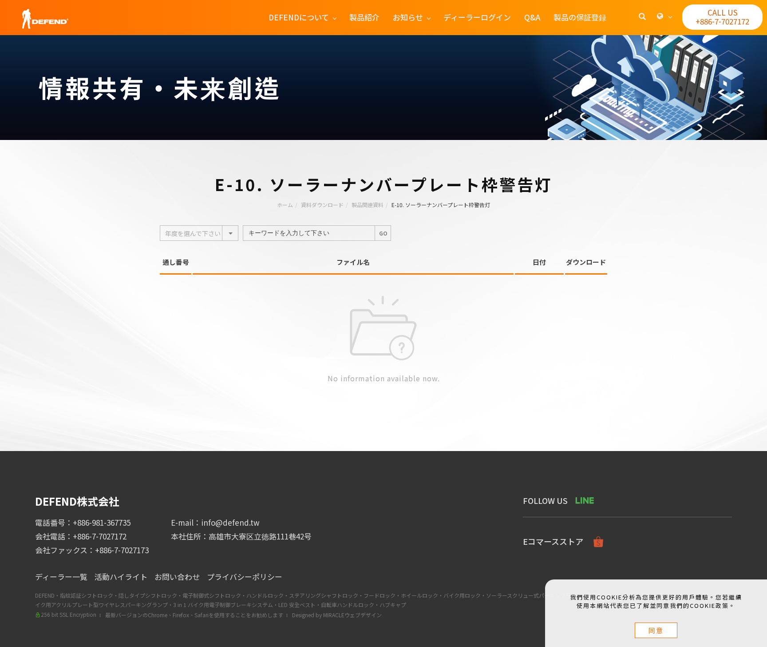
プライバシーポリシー (244, 576)
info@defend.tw (230, 522)
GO (383, 233)
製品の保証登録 (580, 17)
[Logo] (45, 17)
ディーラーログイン (477, 17)
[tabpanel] (383, 87)
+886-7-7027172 (100, 536)
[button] (642, 17)
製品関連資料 (368, 204)
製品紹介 (364, 17)
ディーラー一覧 (61, 576)
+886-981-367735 (101, 522)
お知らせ (408, 17)
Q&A (532, 17)
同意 (656, 630)
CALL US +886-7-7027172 (722, 17)
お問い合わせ (177, 576)
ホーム (285, 204)
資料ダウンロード (322, 204)
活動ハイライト (121, 576)
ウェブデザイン (363, 615)
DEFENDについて (299, 17)
